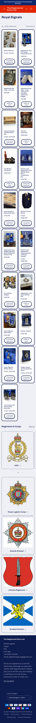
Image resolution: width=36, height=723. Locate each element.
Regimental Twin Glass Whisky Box (26, 294)
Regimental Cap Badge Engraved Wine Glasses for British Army (9, 252)
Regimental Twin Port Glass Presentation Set (26, 52)
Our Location (9, 681)
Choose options (9, 61)
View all (31, 427)
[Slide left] (14, 473)
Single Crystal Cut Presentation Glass (26, 369)
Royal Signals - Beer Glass (9, 331)
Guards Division (17, 551)
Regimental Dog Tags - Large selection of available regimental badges (26, 92)
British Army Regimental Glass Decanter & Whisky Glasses (26, 253)
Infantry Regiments (16, 590)
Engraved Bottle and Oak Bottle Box (9, 132)
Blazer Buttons (9, 50)
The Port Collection (24, 131)
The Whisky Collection (7, 169)
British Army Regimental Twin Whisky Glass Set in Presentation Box (26, 173)
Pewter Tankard (26, 331)
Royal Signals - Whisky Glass (9, 368)
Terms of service (27, 714)
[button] (4, 9)
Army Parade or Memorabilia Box (9, 212)
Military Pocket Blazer (26, 212)
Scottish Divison (17, 629)
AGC (16, 465)
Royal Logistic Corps (17, 512)
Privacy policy (15, 714)
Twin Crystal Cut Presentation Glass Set (9, 406)
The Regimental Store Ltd (17, 712)
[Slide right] (22, 473)
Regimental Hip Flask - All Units (9, 89)
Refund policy (11, 717)
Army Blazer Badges (8, 293)
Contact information (24, 717)
